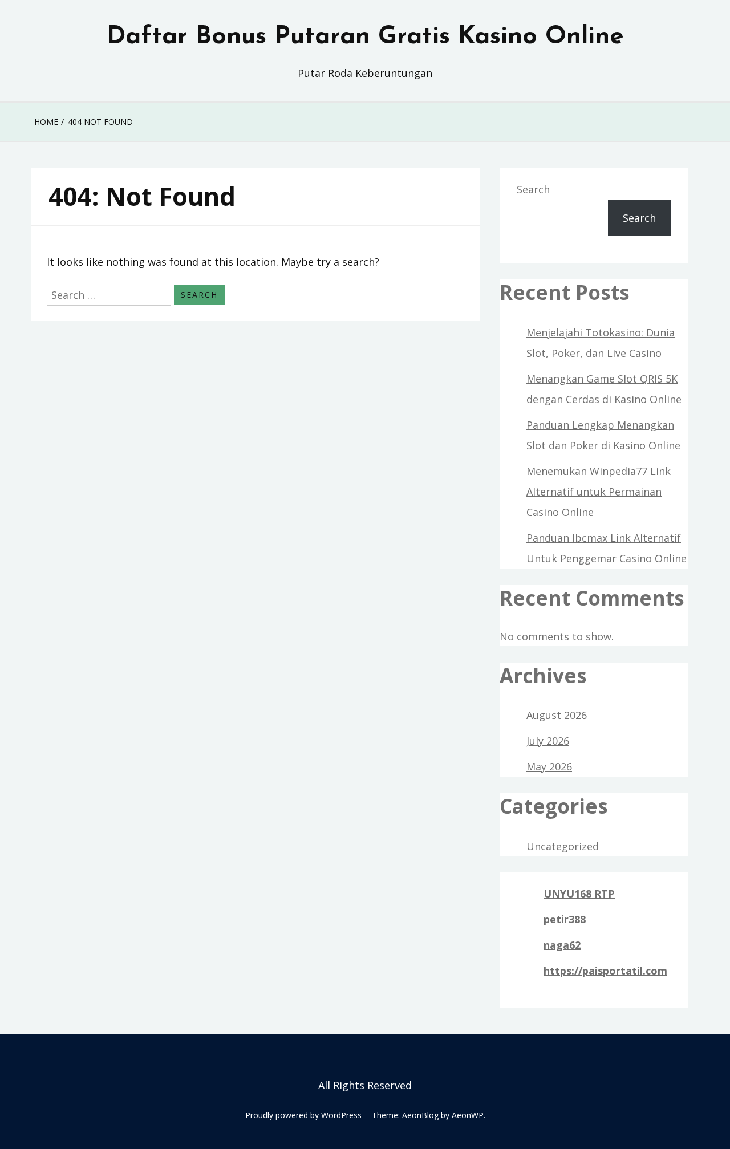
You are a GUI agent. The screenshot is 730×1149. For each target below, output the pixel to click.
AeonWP (468, 1115)
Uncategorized (562, 846)
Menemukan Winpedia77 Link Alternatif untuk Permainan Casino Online (598, 491)
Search (533, 189)
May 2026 (549, 766)
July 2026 (547, 741)
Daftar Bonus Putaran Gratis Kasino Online (365, 37)
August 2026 (556, 715)
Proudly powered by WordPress (303, 1115)
